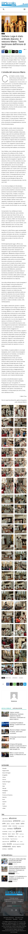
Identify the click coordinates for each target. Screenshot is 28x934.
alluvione (13, 818)
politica (13, 841)
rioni (18, 841)
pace (23, 836)
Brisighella (4, 775)
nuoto (19, 836)
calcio (22, 823)
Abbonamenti (9, 919)
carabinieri (4, 826)
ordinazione (14, 677)
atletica (8, 823)
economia (4, 831)
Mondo (3, 733)
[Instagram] (16, 910)
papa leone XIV (5, 841)
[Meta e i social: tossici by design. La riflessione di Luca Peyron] (5, 754)
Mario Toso (8, 677)
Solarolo (4, 801)
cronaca (10, 828)
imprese (4, 834)
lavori (9, 834)
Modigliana (5, 790)
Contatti (20, 919)
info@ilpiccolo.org (16, 906)
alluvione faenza (7, 821)
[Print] (16, 51)
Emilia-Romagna (6, 781)
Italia (3, 786)
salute (21, 841)
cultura (17, 828)
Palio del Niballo (5, 838)
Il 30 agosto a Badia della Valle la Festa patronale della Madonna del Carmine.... (17, 860)
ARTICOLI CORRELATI (6, 708)
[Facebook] (2, 51)
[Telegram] (20, 51)
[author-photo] (14, 699)
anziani (23, 821)
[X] (6, 51)
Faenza (3, 740)
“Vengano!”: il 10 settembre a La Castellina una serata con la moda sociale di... (18, 878)
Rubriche (4, 797)
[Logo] (8, 3)
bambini (13, 823)
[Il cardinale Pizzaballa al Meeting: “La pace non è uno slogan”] (5, 724)
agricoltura (5, 818)
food (14, 831)
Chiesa (3, 726)
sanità (4, 844)
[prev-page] (2, 760)
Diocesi (7, 14)
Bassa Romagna (6, 773)
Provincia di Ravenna (7, 795)
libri (17, 834)
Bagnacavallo (4, 715)
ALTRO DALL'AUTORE (17, 708)
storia (14, 846)
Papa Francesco (13, 839)
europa (10, 831)
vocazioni (21, 677)
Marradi (4, 788)
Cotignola (4, 828)
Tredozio (4, 806)
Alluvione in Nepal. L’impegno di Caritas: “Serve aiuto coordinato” (18, 731)
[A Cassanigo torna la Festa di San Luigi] (5, 738)
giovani (19, 831)
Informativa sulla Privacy (9, 917)
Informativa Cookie (19, 917)
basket (17, 823)
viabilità (10, 849)
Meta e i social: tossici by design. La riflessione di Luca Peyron (18, 754)
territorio (4, 849)
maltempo (21, 834)
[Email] (13, 51)
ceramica (14, 826)
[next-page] (5, 760)
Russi (3, 799)
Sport (3, 804)
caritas (9, 826)
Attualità (3, 756)
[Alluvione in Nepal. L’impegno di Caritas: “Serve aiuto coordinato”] (5, 731)
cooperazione (21, 826)
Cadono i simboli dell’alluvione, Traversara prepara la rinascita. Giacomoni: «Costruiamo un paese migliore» (17, 716)
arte (4, 823)
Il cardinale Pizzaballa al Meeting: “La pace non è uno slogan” (17, 724)
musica (11, 836)
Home (2, 14)
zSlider (4, 808)
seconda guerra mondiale (18, 844)
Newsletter (15, 919)
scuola (9, 844)
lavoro (13, 834)
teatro (19, 846)
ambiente (16, 821)
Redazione (5, 49)
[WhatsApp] (9, 51)
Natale (16, 836)
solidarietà (6, 846)
